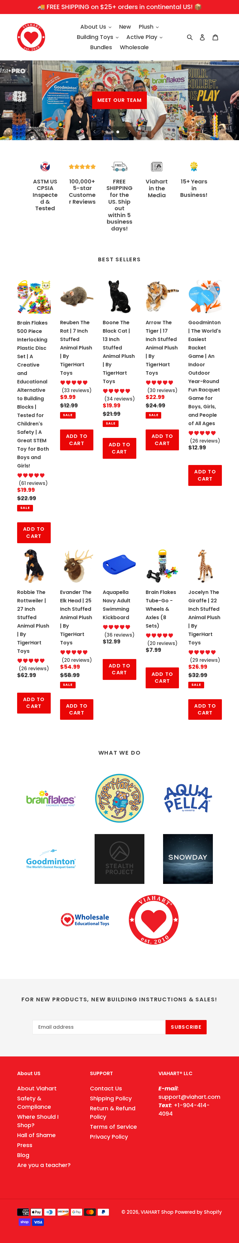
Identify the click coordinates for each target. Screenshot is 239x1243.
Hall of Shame (36, 1135)
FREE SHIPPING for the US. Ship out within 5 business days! (119, 205)
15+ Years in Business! (194, 188)
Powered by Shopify (198, 1212)
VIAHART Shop (157, 1212)
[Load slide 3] (118, 132)
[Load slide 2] (113, 132)
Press (24, 1145)
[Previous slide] (94, 132)
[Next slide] (130, 132)
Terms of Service (113, 1127)
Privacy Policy (109, 1137)
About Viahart (37, 1088)
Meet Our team (119, 100)
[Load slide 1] (107, 132)
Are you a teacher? (44, 1165)
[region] (119, 7)
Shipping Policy (111, 1098)
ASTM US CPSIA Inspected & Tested (45, 195)
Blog (23, 1155)
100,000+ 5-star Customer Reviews (82, 192)
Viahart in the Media (157, 188)
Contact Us (106, 1088)
